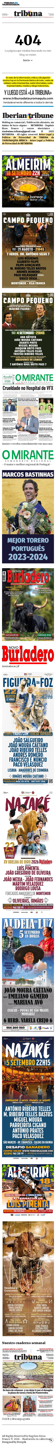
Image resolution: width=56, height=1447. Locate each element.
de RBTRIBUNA (25, 143)
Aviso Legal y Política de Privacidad (28, 136)
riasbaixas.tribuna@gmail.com (18, 131)
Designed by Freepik (14, 1442)
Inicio (26, 60)
